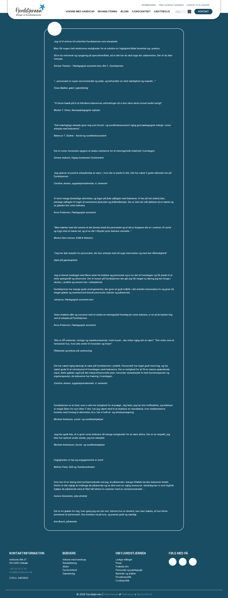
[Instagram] (183, 562)
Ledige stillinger (198, 5)
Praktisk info (122, 566)
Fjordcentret (141, 11)
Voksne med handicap (80, 11)
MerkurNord (144, 594)
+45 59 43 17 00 (18, 568)
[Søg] (189, 11)
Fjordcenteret (70, 569)
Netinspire (128, 594)
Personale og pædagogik (129, 569)
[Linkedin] (193, 562)
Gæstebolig (162, 11)
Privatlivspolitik (123, 576)
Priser (119, 562)
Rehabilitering (107, 11)
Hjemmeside (111, 594)
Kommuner (149, 5)
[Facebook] (173, 562)
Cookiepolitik (122, 580)
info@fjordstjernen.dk (20, 572)
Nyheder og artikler (126, 573)
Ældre (124, 11)
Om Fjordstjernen (171, 5)
